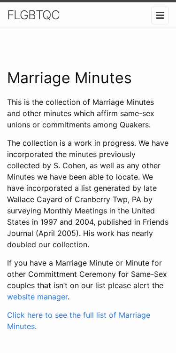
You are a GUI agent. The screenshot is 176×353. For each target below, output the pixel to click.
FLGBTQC (33, 15)
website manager (37, 296)
